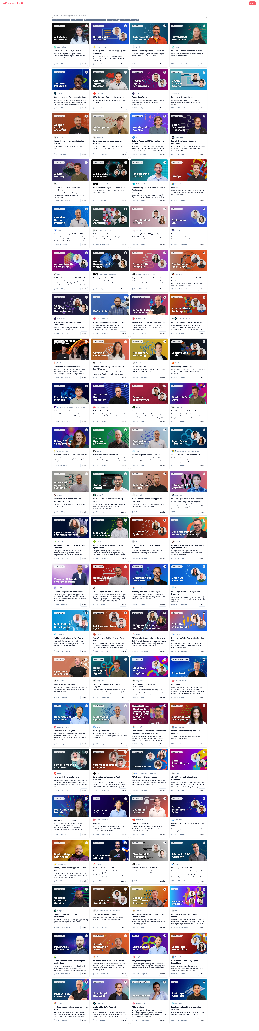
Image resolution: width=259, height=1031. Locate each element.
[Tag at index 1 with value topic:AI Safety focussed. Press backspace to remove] (81, 19)
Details (84, 64)
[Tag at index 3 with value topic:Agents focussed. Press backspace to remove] (116, 19)
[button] (86, 25)
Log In (252, 3)
